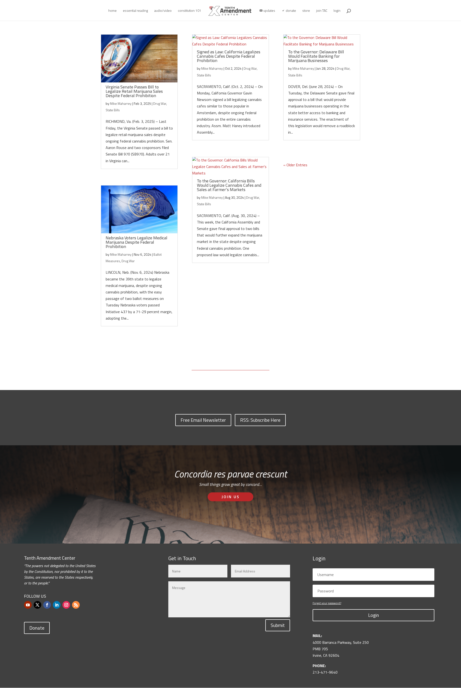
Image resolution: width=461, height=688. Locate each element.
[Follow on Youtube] (28, 605)
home (112, 11)
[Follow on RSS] (76, 605)
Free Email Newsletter (203, 420)
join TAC (321, 11)
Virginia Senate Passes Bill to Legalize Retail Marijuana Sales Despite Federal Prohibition (134, 91)
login (337, 11)
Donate (36, 628)
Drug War (159, 103)
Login (373, 615)
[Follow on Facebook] (47, 605)
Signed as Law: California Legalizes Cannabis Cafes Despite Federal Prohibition (228, 56)
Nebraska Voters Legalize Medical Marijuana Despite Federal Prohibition (136, 242)
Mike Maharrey (121, 103)
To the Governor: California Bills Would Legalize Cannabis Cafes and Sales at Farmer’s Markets (229, 185)
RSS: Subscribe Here (260, 420)
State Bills (113, 109)
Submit (278, 625)
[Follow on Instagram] (66, 605)
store (306, 11)
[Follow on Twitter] (37, 605)
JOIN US (231, 497)
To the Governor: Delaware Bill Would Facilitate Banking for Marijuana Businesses (316, 56)
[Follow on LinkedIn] (57, 605)
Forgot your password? (327, 603)
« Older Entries (295, 165)
